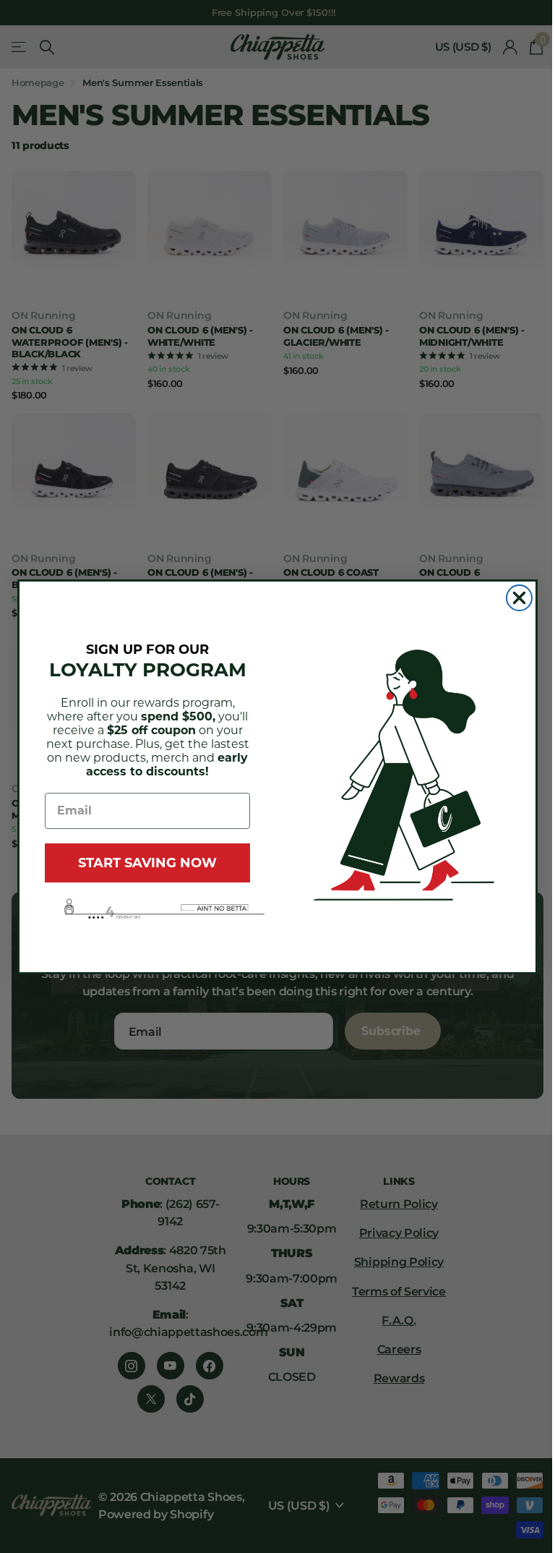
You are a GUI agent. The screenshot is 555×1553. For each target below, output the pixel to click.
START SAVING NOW (147, 863)
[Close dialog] (519, 597)
